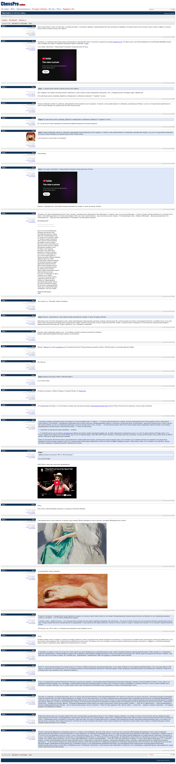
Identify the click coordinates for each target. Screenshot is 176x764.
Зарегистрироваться (23, 9)
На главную (5, 9)
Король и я (47, 347)
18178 (3, 680)
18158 (3, 152)
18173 (3, 570)
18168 (3, 405)
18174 (3, 614)
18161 (3, 300)
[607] (22, 23)
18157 (3, 131)
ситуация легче (68, 433)
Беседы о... (22, 20)
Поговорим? (13, 20)
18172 (3, 519)
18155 (3, 103)
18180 (3, 714)
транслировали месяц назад (99, 406)
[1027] (30, 23)
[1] (9, 23)
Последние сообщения (39, 9)
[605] (16, 23)
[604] (13, 23)
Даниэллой (82, 391)
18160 (3, 213)
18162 (3, 315)
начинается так (117, 42)
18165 (3, 361)
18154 (3, 87)
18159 (3, 167)
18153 (3, 41)
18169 (3, 420)
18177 (3, 665)
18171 (3, 504)
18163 (3, 331)
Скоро (86, 43)
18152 (3, 26)
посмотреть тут (61, 347)
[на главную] (13, 5)
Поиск (59, 9)
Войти (13, 9)
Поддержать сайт (68, 9)
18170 (3, 450)
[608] (25, 23)
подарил (106, 655)
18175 (3, 635)
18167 (3, 390)
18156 (3, 118)
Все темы (52, 9)
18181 (3, 730)
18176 (3, 650)
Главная (4, 20)
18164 (3, 346)
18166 (3, 375)
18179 (3, 695)
